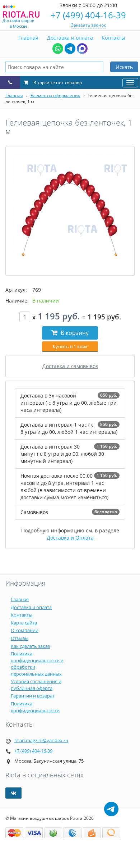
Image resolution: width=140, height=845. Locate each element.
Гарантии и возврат (33, 695)
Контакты (113, 37)
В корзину (74, 333)
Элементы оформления (55, 95)
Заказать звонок (88, 25)
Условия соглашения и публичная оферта (36, 684)
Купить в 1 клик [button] (70, 346)
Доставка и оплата (70, 37)
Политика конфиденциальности (35, 707)
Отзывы (19, 638)
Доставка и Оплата (70, 537)
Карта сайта (24, 622)
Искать (124, 67)
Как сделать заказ (30, 646)
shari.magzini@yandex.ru (41, 740)
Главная (28, 37)
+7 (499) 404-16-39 (88, 15)
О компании (24, 630)
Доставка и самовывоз (70, 366)
